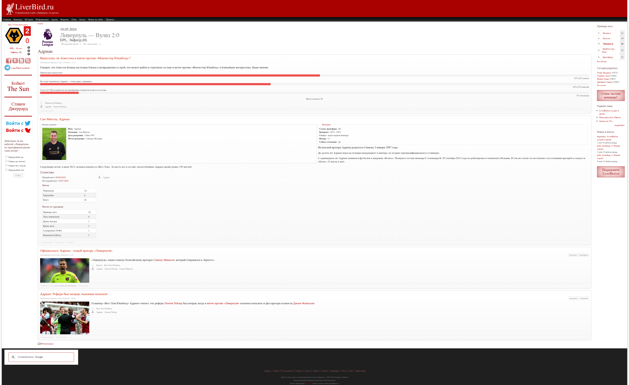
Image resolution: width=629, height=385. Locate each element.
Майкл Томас (603, 78)
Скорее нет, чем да (17, 165)
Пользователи (288, 371)
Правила (110, 19)
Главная (7, 19)
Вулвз (19, 48)
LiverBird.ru (34, 6)
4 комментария (46, 242)
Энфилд (14, 52)
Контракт (326, 124)
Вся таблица (602, 61)
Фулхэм (606, 38)
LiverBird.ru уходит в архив (607, 138)
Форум (299, 371)
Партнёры (335, 371)
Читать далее (60, 242)
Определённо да (15, 157)
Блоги (82, 19)
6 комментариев (47, 111)
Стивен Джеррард (18, 106)
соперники (584, 298)
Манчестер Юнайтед (53, 103)
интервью (573, 255)
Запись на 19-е (606, 121)
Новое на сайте (95, 19)
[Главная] (10, 8)
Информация (42, 19)
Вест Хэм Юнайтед (112, 265)
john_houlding (603, 145)
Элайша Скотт (603, 75)
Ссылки (324, 371)
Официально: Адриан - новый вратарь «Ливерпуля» (76, 250)
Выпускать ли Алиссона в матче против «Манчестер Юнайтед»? (85, 58)
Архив (54, 19)
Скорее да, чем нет (17, 161)
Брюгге (99, 265)
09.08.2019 (61, 177)
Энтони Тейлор (173, 303)
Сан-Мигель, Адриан (55, 119)
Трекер (276, 371)
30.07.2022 (63, 180)
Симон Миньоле (126, 269)
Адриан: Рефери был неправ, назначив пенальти (73, 294)
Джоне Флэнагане (303, 303)
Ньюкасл (607, 33)
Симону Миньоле (163, 260)
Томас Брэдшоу (604, 72)
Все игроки (601, 85)
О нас (350, 371)
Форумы (64, 19)
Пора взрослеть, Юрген (610, 117)
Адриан (48, 106)
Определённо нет (16, 169)
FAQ (343, 371)
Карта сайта (360, 371)
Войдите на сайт (47, 285)
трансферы (583, 255)
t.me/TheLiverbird (20, 68)
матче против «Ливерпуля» (223, 303)
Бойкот (18, 86)
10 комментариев (47, 337)
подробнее (620, 125)
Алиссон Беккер (59, 106)
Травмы (70, 242)
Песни (315, 371)
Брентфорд (608, 57)
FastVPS (308, 383)
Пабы (74, 19)
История (29, 19)
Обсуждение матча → (71, 43)
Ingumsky (601, 136)
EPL (12, 48)
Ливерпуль (608, 43)
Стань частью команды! (610, 95)
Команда (18, 19)
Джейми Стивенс (605, 81)
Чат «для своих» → (92, 43)
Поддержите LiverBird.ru (610, 171)
